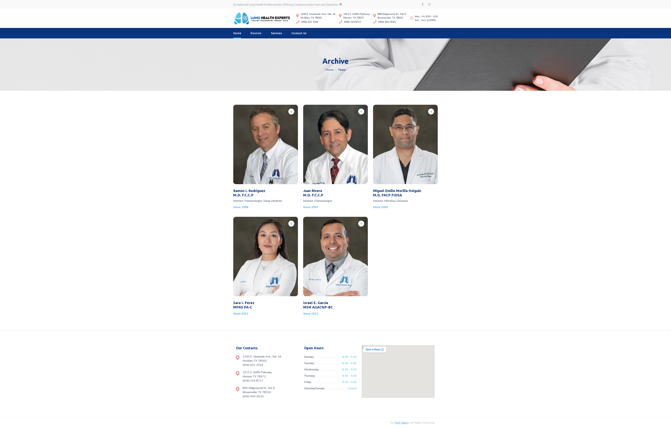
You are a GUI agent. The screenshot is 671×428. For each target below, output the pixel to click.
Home (330, 70)
